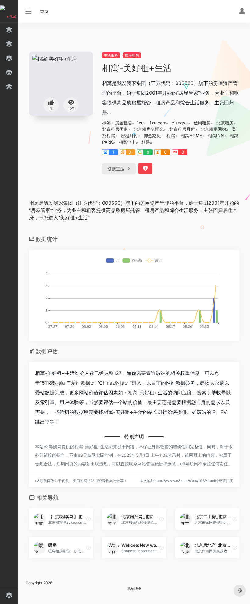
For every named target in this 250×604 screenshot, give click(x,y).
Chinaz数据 (112, 383)
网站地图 (134, 588)
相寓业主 (127, 142)
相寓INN (216, 135)
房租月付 (129, 135)
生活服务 (111, 55)
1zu (140, 122)
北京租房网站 (213, 129)
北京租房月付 (182, 129)
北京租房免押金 (148, 129)
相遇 (145, 142)
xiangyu (180, 122)
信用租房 (202, 122)
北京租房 (225, 122)
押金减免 (152, 135)
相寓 (170, 135)
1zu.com (157, 122)
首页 (44, 11)
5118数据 (52, 383)
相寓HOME (191, 135)
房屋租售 (132, 55)
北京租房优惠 (115, 129)
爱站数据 (80, 383)
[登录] (242, 11)
